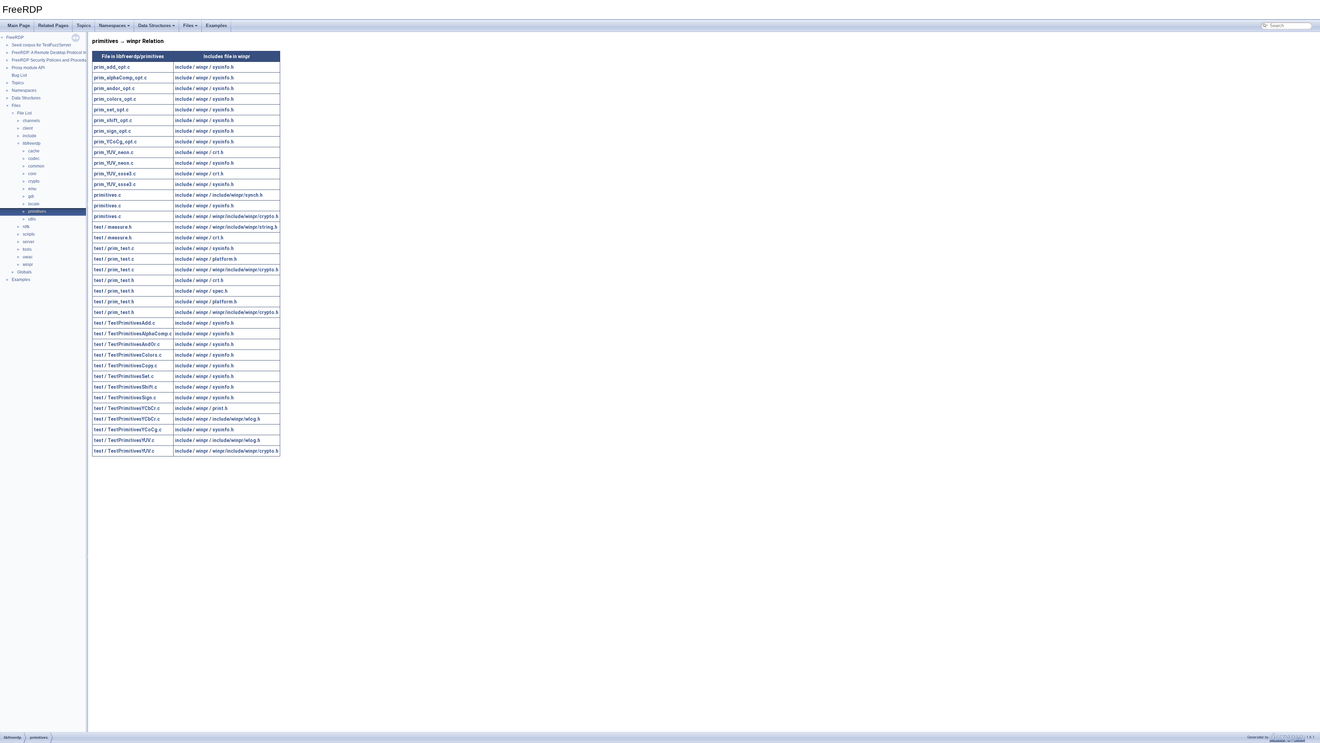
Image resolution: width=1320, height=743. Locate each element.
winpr (28, 264)
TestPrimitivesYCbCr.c (134, 408)
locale (34, 204)
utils (32, 219)
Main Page (19, 25)
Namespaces (112, 25)
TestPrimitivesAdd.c (131, 323)
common (36, 166)
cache (34, 151)
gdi (31, 196)
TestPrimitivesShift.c (132, 387)
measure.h (120, 227)
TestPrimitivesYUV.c (131, 440)
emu (32, 188)
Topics (84, 25)
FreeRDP (15, 37)
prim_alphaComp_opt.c (120, 77)
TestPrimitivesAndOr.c (134, 344)
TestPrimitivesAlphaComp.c (140, 333)
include (29, 135)
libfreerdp (32, 143)
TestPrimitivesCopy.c (132, 365)
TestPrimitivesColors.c (135, 355)
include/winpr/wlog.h (236, 419)
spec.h (220, 291)
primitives (37, 211)
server (28, 241)
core (32, 173)
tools (27, 249)
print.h (220, 408)
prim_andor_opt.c (114, 88)
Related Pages (53, 25)
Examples (216, 25)
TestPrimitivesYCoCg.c (135, 429)
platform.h (224, 259)
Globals (24, 272)
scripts (29, 234)
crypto (34, 181)
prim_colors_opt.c (115, 99)
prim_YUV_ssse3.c (115, 173)
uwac (28, 257)
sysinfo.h (223, 67)
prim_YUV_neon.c (113, 152)
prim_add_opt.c (112, 67)
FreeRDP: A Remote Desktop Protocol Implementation (62, 52)
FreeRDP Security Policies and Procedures (52, 60)
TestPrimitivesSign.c (132, 397)
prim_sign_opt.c (112, 131)
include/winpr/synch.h (237, 195)
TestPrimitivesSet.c (131, 376)
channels (31, 120)
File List (24, 113)
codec (34, 158)
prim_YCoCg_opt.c (115, 141)
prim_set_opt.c (111, 109)
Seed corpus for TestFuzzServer (41, 45)
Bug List (19, 75)
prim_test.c (121, 248)
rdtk (26, 226)
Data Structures (154, 25)
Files (188, 25)
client (28, 128)
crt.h (217, 152)
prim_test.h (121, 280)
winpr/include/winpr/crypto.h (245, 216)
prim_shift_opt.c (113, 120)
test (98, 227)
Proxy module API (28, 67)
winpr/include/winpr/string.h (244, 227)
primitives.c (107, 195)
